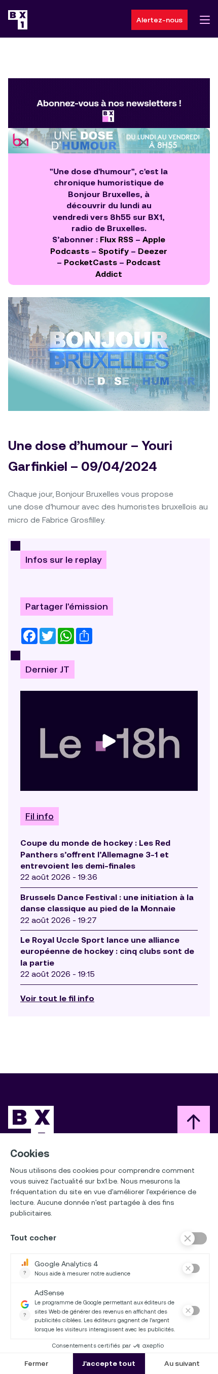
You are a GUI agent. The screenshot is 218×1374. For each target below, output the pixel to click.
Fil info (39, 816)
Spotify (113, 251)
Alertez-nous (159, 20)
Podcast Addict (128, 268)
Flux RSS (116, 239)
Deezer (152, 251)
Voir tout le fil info (57, 998)
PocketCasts (90, 262)
